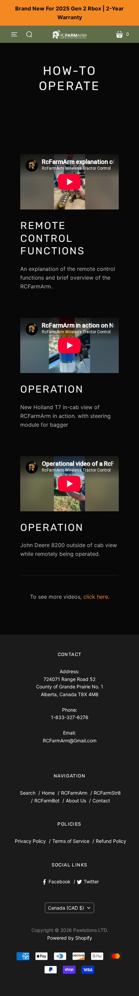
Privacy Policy (30, 841)
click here (95, 596)
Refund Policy (111, 841)
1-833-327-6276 (69, 717)
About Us (76, 800)
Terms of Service (70, 841)
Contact (101, 800)
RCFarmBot (46, 800)
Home (48, 793)
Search (27, 793)
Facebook (60, 881)
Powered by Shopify (69, 938)
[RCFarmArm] (69, 34)
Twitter (91, 881)
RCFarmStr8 (107, 793)
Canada (66, 908)
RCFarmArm (74, 793)
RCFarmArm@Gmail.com (69, 740)
